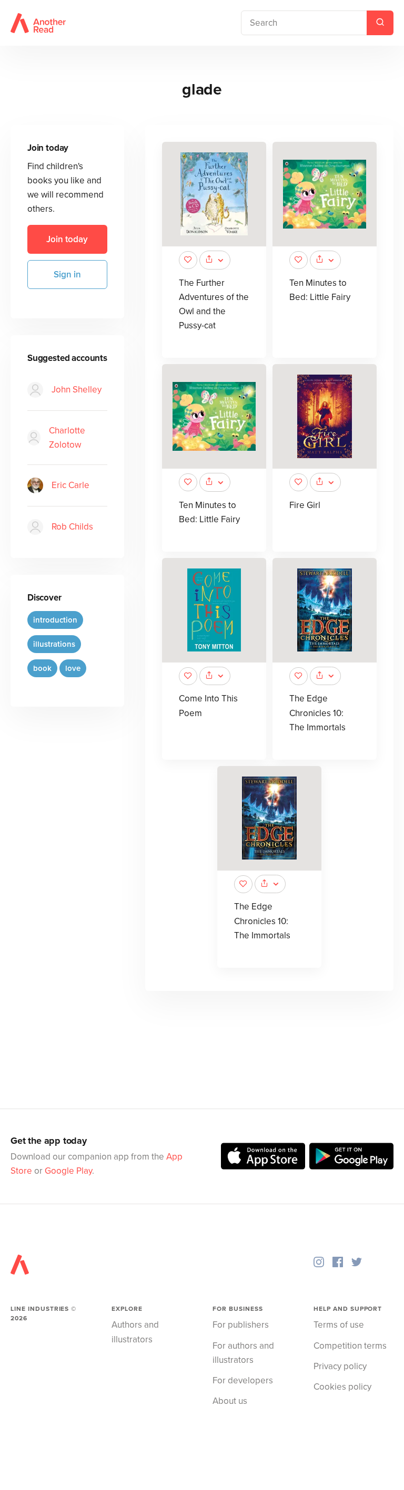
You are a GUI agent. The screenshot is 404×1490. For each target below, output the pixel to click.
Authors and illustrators (135, 1331)
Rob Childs (72, 526)
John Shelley (77, 389)
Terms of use (339, 1324)
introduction (55, 620)
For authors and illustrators (243, 1352)
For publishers (241, 1324)
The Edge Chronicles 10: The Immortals (317, 712)
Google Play (68, 1170)
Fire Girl (304, 505)
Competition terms (350, 1345)
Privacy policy (340, 1366)
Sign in (67, 274)
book (42, 668)
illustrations (54, 644)
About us (230, 1400)
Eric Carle (70, 485)
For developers (243, 1380)
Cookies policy (342, 1386)
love (72, 668)
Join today (67, 239)
